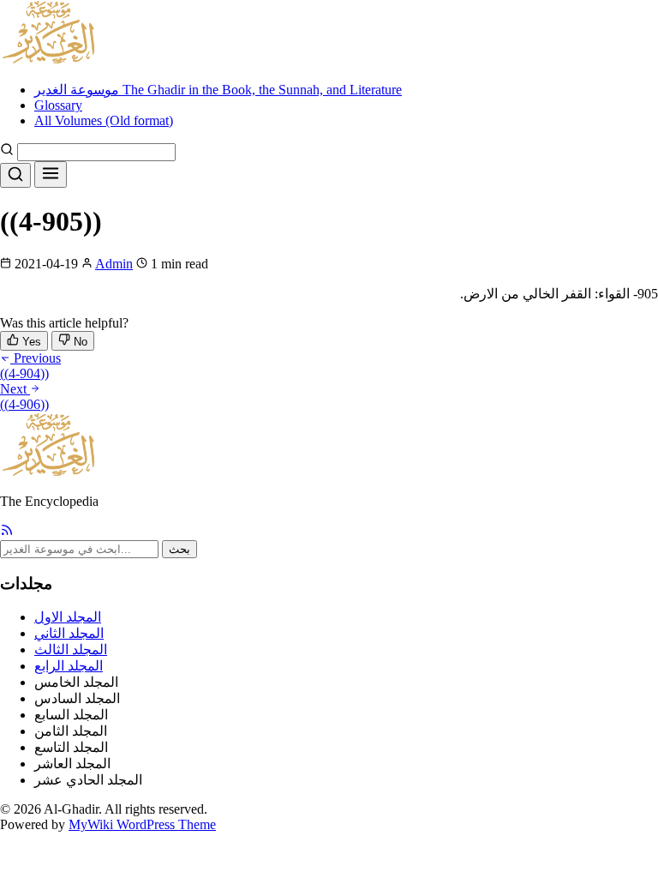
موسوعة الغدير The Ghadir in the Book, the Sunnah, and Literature (218, 89)
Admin (114, 263)
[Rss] (7, 532)
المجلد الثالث (70, 649)
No (78, 341)
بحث (179, 549)
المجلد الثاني (69, 633)
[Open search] (15, 175)
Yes (30, 341)
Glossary (58, 105)
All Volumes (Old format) (103, 120)
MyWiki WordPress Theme (142, 824)
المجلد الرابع (68, 665)
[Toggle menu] (50, 174)
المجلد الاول (67, 617)
